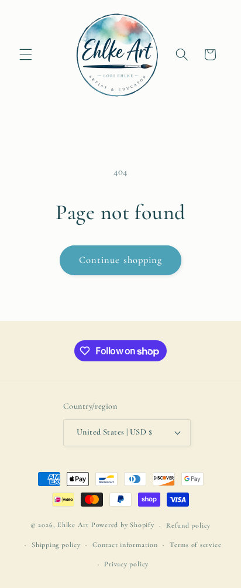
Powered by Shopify (122, 525)
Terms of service (195, 545)
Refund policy (188, 525)
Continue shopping (121, 260)
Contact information (125, 545)
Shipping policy (56, 545)
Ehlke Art (73, 525)
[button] (26, 54)
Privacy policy (126, 564)
